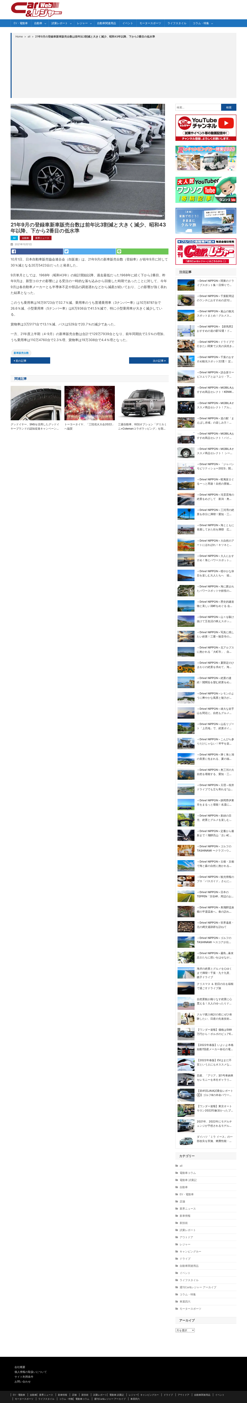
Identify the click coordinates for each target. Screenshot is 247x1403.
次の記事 (158, 360)
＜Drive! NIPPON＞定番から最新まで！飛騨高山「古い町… (215, 833)
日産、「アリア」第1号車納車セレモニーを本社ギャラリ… (215, 1077)
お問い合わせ (22, 1381)
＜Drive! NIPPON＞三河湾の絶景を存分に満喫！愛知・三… (215, 512)
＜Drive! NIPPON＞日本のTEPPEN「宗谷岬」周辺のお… (215, 894)
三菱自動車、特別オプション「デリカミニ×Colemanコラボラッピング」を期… (142, 426)
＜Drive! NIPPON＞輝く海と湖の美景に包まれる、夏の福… (215, 756)
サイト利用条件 (23, 1376)
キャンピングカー (190, 1251)
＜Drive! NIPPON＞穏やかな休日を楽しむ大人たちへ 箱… (215, 573)
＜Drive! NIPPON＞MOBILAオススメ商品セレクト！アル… (215, 405)
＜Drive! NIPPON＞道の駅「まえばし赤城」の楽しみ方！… (215, 420)
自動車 (38, 23)
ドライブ (185, 1258)
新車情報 (185, 1215)
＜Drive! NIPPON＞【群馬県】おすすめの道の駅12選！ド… (215, 328)
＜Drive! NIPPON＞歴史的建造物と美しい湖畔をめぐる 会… (215, 603)
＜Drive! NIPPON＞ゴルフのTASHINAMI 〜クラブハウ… (214, 848)
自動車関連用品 (106, 23)
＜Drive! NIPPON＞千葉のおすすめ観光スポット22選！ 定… (215, 359)
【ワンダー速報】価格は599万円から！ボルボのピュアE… (215, 1031)
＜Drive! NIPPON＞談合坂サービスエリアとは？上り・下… (215, 374)
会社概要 (19, 1367)
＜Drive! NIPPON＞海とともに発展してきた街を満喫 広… (215, 527)
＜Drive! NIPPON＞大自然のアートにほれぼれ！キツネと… (215, 542)
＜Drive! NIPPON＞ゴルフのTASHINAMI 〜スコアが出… (214, 940)
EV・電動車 (21, 23)
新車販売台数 (21, 352)
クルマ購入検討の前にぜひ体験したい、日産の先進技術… (214, 1016)
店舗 (182, 1201)
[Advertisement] (124, 68)
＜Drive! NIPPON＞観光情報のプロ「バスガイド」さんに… (215, 879)
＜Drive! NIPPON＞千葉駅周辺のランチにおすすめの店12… (215, 298)
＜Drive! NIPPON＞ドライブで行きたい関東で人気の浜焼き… (215, 344)
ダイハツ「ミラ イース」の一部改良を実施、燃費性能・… (215, 1139)
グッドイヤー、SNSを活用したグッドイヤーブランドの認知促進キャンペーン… (35, 426)
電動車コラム (188, 1172)
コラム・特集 (201, 23)
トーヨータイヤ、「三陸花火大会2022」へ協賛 (89, 426)
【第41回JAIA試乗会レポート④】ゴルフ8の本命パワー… (215, 1093)
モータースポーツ (150, 23)
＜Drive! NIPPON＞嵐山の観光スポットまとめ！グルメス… (215, 313)
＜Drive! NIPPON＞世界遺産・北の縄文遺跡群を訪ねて (215, 924)
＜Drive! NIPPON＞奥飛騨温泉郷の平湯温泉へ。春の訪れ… (215, 909)
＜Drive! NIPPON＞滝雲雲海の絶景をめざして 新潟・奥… (215, 496)
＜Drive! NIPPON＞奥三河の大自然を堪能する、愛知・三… (215, 772)
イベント (127, 23)
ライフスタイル (176, 23)
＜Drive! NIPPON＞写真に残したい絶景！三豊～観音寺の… (215, 634)
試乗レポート (60, 23)
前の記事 (21, 360)
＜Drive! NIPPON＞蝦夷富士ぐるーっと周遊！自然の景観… (215, 481)
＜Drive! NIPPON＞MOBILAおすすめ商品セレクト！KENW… (215, 389)
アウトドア (186, 1237)
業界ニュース (42, 238)
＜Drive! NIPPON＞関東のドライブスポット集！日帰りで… (215, 283)
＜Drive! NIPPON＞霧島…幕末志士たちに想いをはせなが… (215, 955)
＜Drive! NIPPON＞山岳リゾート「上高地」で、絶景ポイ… (215, 726)
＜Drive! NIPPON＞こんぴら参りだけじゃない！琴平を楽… (215, 741)
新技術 (184, 1222)
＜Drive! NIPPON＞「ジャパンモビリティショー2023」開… (215, 466)
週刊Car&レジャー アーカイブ (198, 1287)
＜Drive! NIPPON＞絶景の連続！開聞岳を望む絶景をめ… (214, 680)
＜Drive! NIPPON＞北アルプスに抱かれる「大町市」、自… (215, 649)
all (14, 238)
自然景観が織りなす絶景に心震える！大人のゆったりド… (214, 1001)
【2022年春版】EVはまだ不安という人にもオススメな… (214, 1062)
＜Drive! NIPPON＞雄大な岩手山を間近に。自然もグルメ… (215, 711)
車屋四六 (185, 1301)
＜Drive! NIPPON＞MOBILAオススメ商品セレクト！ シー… (215, 451)
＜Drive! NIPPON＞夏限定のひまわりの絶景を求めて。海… (215, 665)
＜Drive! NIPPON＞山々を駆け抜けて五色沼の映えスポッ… (215, 619)
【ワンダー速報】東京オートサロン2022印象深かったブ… (215, 1108)
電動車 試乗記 (188, 1180)
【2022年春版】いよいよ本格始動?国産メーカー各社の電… (215, 1047)
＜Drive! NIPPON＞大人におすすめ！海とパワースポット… (215, 558)
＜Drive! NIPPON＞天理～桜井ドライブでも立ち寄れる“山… (215, 787)
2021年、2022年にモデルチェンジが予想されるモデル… (214, 1123)
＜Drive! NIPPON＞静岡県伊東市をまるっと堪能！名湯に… (215, 802)
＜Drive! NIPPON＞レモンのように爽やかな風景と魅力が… (215, 695)
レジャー (82, 23)
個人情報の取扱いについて (30, 1371)
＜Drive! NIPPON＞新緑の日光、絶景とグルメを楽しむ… (214, 817)
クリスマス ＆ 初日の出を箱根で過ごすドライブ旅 (215, 986)
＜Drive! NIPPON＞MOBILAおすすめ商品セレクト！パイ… (215, 435)
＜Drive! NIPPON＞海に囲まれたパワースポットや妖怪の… (215, 588)
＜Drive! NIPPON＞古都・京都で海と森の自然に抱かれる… (215, 863)
